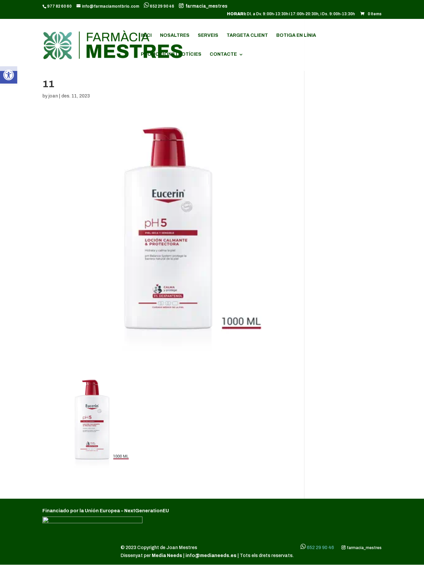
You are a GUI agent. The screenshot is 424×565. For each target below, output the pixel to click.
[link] (8, 75)
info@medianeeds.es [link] (211, 555)
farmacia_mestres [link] (206, 6)
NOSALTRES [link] (174, 35)
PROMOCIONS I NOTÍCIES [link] (171, 54)
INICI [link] (146, 35)
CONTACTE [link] (223, 54)
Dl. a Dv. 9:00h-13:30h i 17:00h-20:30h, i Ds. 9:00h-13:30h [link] (291, 14)
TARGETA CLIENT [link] (247, 35)
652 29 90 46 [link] (162, 6)
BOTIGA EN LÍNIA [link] (296, 35)
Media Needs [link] (167, 555)
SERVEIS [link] (208, 35)
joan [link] (53, 96)
